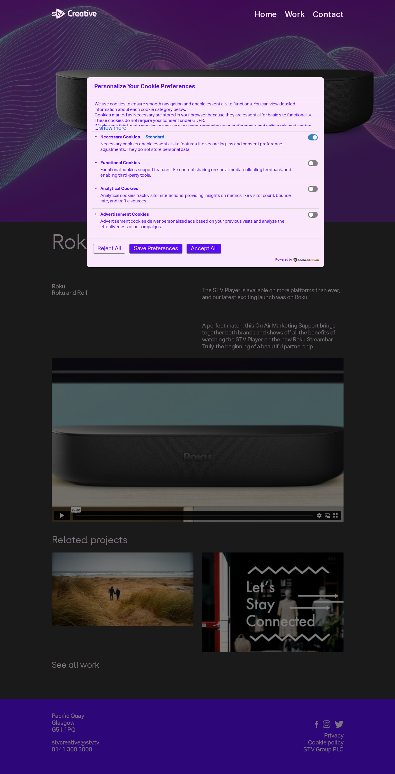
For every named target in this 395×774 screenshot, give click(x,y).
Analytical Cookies (119, 189)
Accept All (204, 249)
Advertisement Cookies (124, 215)
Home (265, 15)
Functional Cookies (120, 163)
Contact (328, 15)
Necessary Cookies (120, 137)
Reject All (109, 249)
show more (112, 128)
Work (295, 15)
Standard (154, 137)
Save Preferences (156, 249)
